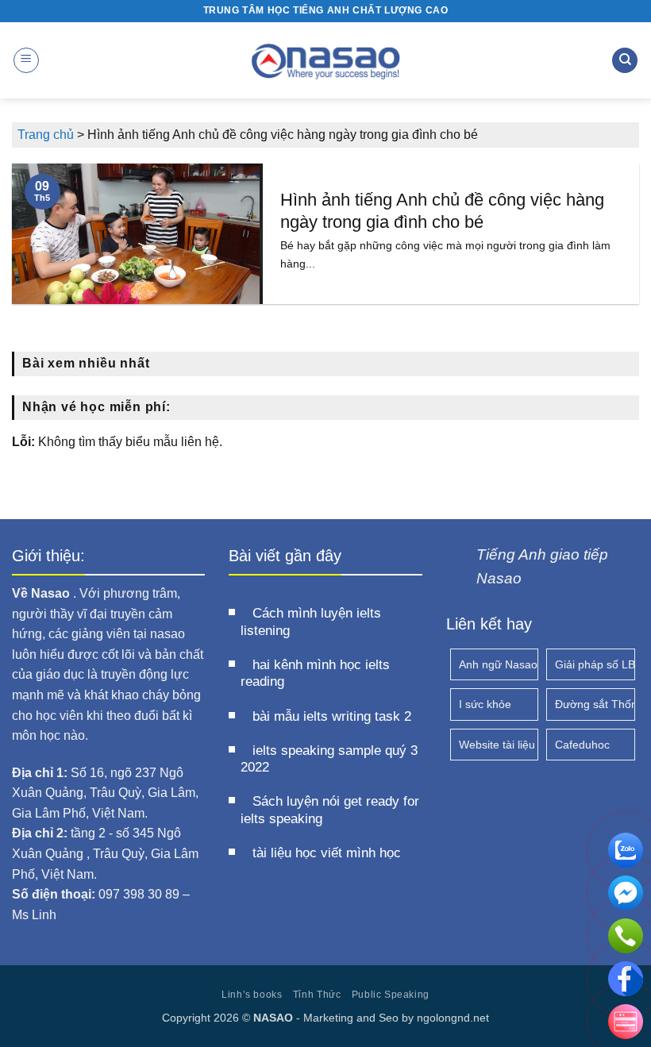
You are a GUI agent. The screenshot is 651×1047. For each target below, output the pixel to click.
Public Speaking (391, 994)
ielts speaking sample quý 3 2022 (329, 759)
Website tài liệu (497, 744)
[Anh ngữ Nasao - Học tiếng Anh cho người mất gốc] (326, 60)
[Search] (625, 61)
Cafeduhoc (582, 744)
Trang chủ (45, 134)
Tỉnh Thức (317, 994)
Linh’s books (251, 994)
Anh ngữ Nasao (498, 664)
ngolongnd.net (453, 1017)
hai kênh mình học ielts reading (315, 673)
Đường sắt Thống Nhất (595, 704)
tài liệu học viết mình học (326, 852)
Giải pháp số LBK (595, 664)
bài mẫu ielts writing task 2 (331, 716)
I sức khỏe (485, 704)
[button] (26, 60)
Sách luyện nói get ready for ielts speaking (330, 810)
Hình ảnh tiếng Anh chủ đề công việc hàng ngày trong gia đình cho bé (442, 211)
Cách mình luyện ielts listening (311, 622)
